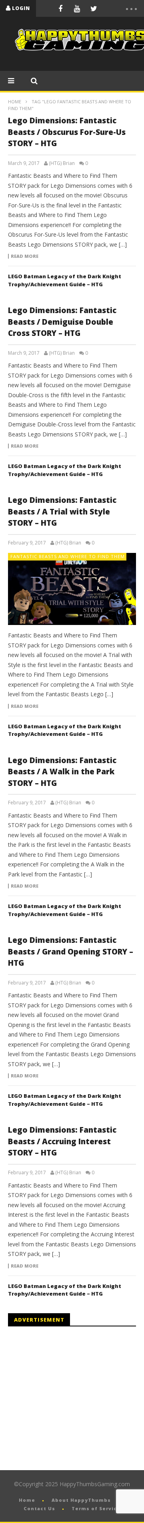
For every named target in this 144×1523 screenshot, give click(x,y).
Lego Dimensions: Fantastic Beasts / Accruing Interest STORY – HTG (62, 1141)
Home (14, 101)
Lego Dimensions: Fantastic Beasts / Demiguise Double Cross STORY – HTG (62, 321)
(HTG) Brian (62, 163)
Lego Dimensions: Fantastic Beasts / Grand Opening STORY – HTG (70, 951)
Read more (24, 256)
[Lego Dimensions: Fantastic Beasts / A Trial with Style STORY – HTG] (72, 589)
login (21, 8)
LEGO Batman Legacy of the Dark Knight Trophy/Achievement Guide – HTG (64, 280)
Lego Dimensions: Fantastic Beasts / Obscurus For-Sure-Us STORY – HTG (67, 132)
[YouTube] (77, 8)
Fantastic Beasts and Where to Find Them (67, 556)
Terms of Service (96, 1508)
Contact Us (39, 1508)
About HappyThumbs (81, 1500)
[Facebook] (60, 8)
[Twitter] (94, 8)
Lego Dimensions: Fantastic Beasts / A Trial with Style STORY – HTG (62, 511)
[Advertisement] (75, 1398)
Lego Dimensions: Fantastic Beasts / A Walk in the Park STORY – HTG (62, 771)
